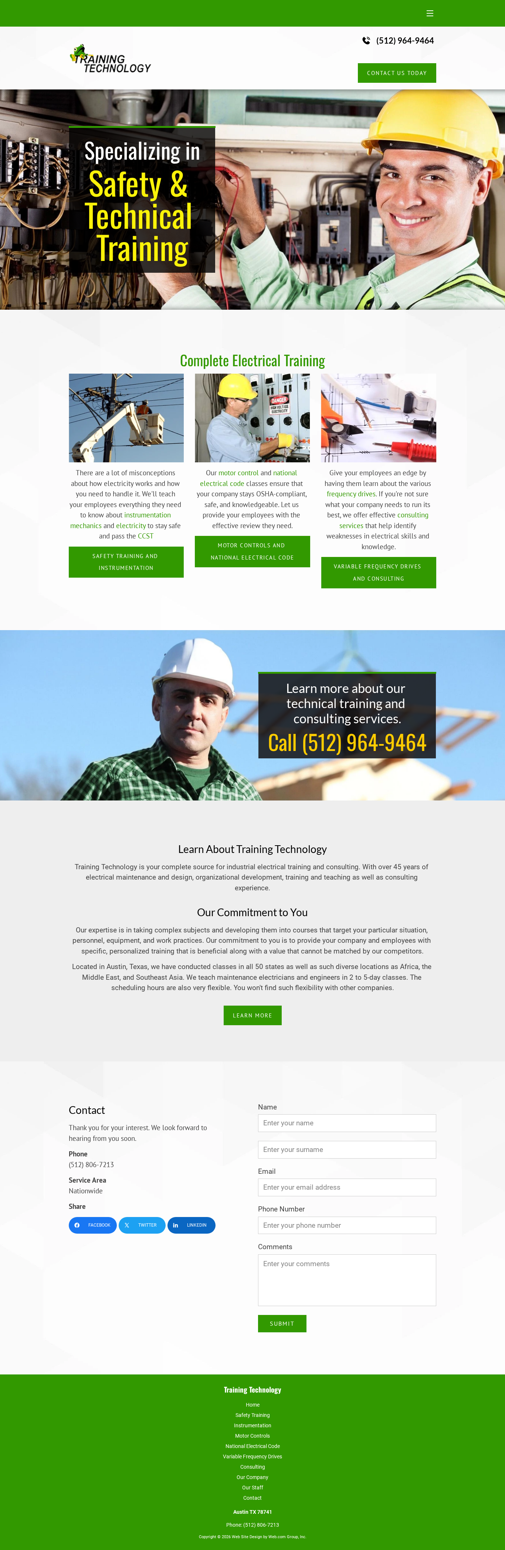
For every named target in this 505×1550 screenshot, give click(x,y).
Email (267, 1171)
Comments (275, 1247)
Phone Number (281, 1209)
